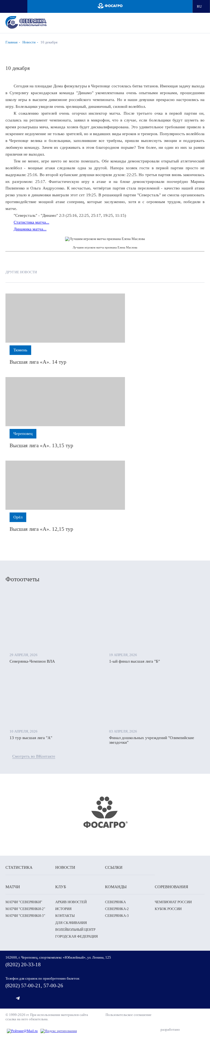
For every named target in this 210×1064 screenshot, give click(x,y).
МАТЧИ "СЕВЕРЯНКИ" (23, 902)
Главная (11, 42)
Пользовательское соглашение (128, 1015)
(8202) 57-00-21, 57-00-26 (34, 985)
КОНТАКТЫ (65, 916)
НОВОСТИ (65, 867)
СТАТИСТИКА (19, 867)
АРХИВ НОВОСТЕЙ (71, 902)
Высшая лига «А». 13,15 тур (41, 445)
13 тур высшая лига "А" (31, 738)
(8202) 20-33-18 (23, 964)
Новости (29, 42)
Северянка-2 (117, 909)
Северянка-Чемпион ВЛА (32, 661)
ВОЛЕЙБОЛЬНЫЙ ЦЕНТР (75, 929)
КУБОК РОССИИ (168, 909)
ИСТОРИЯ (63, 909)
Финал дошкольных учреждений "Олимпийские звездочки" (151, 740)
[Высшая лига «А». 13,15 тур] (65, 401)
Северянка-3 (117, 916)
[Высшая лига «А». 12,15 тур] (65, 485)
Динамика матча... (30, 229)
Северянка (115, 902)
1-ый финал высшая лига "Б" (134, 661)
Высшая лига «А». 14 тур (38, 362)
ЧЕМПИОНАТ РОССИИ (173, 902)
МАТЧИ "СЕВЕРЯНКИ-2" (25, 909)
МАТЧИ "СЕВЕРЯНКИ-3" (25, 916)
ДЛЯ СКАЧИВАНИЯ (71, 923)
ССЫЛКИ (113, 867)
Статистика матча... (31, 222)
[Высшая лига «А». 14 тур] (65, 318)
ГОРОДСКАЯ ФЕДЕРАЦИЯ (76, 936)
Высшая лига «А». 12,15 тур (41, 529)
